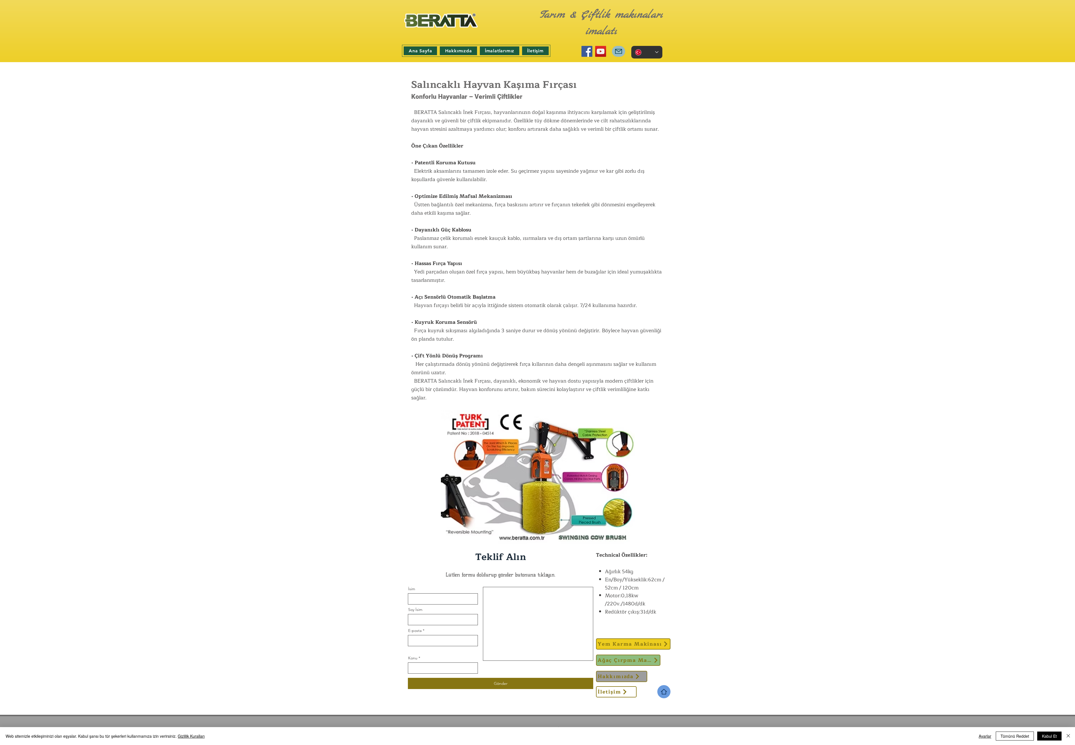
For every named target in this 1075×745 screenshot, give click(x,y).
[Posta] (618, 51)
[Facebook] (586, 51)
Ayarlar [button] (985, 736)
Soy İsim (415, 610)
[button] (500, 50)
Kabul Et (1049, 736)
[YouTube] (600, 51)
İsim (411, 589)
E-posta (415, 630)
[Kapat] (1068, 736)
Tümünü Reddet (1015, 736)
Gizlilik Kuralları (191, 736)
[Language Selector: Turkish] (646, 52)
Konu (412, 658)
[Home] (663, 691)
